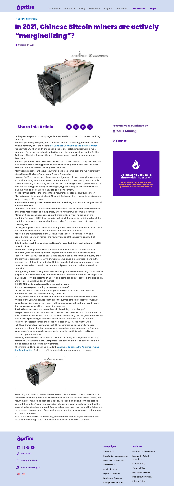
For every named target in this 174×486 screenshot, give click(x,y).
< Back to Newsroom (26, 18)
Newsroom (94, 8)
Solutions (53, 8)
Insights (108, 8)
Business (137, 446)
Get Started (138, 8)
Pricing (82, 8)
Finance (121, 141)
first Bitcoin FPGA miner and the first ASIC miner (73, 145)
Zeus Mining (126, 131)
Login (153, 8)
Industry (68, 8)
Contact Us (121, 8)
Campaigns (109, 446)
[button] (69, 127)
